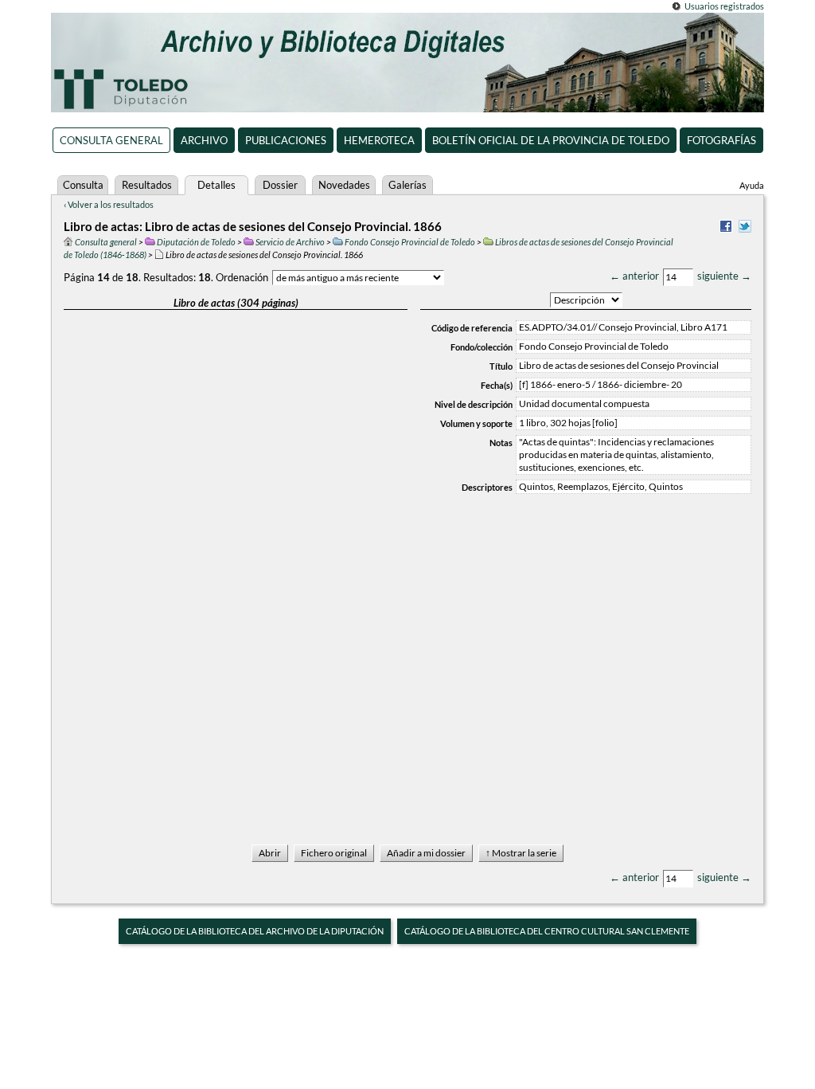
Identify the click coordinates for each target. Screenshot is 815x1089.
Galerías (407, 184)
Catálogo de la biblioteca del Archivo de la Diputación (255, 931)
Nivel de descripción (474, 404)
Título (501, 366)
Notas (501, 442)
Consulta (83, 184)
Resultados (147, 184)
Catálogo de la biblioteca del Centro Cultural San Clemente (546, 931)
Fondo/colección (481, 347)
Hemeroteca (379, 140)
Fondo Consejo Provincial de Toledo (410, 242)
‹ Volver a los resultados (109, 204)
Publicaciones (285, 140)
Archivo (204, 140)
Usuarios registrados (724, 6)
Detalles (216, 184)
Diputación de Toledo (196, 242)
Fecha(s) (497, 385)
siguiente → (724, 275)
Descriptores (487, 487)
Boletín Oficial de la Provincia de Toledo (550, 140)
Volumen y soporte (476, 423)
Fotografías (721, 140)
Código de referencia (472, 328)
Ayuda (751, 185)
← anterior (634, 275)
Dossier (280, 184)
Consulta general (111, 140)
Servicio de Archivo (290, 242)
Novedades (344, 184)
